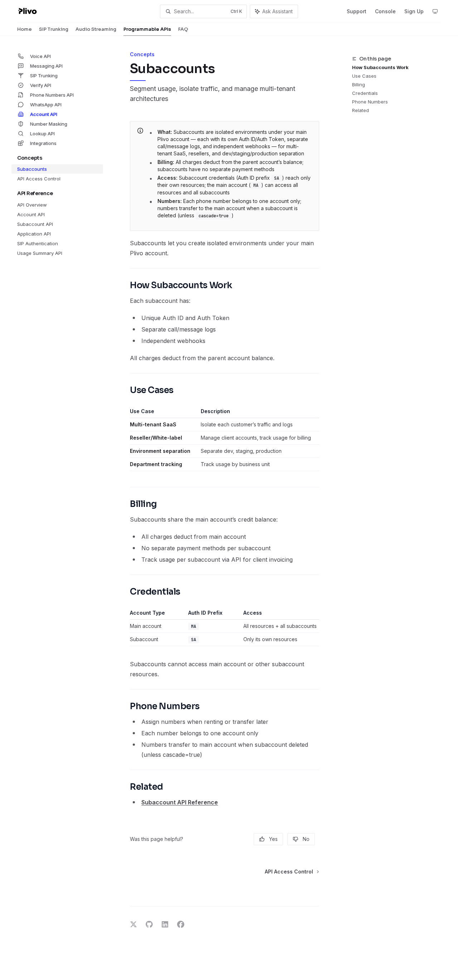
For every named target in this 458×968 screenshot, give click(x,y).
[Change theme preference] (435, 11)
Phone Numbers (370, 102)
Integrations (43, 143)
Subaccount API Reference (179, 802)
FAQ (183, 29)
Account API (43, 114)
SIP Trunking (53, 29)
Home (24, 29)
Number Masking (48, 124)
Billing (358, 84)
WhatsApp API (46, 104)
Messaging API (46, 66)
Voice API (40, 56)
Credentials (365, 93)
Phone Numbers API (52, 95)
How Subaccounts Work (380, 67)
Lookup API (42, 133)
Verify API (40, 85)
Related (360, 110)
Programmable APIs (147, 29)
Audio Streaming (95, 29)
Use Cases (364, 76)
